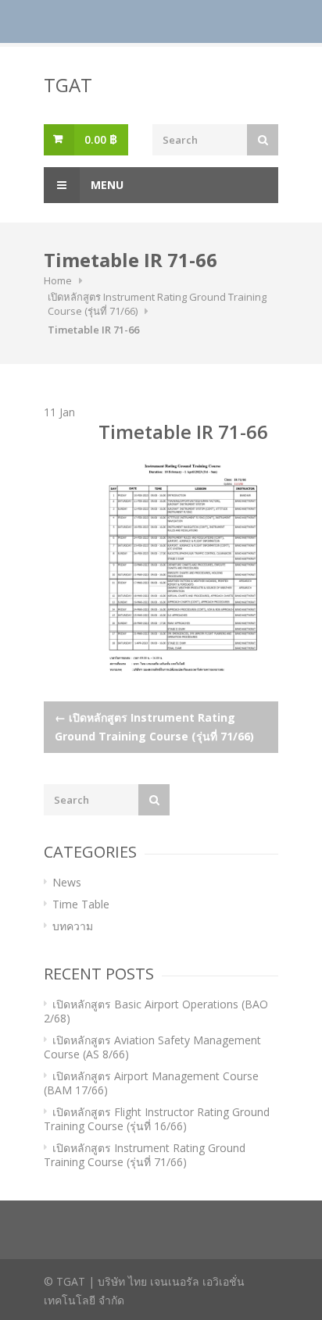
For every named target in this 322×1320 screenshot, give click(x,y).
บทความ (72, 926)
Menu (105, 184)
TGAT (68, 85)
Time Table (80, 904)
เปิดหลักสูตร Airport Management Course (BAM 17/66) (151, 1082)
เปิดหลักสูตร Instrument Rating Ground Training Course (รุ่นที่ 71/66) (154, 727)
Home (58, 280)
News (66, 882)
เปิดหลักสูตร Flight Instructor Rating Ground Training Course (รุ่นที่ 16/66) (157, 1118)
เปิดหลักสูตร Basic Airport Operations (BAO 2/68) (156, 1011)
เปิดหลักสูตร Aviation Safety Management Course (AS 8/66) (152, 1047)
